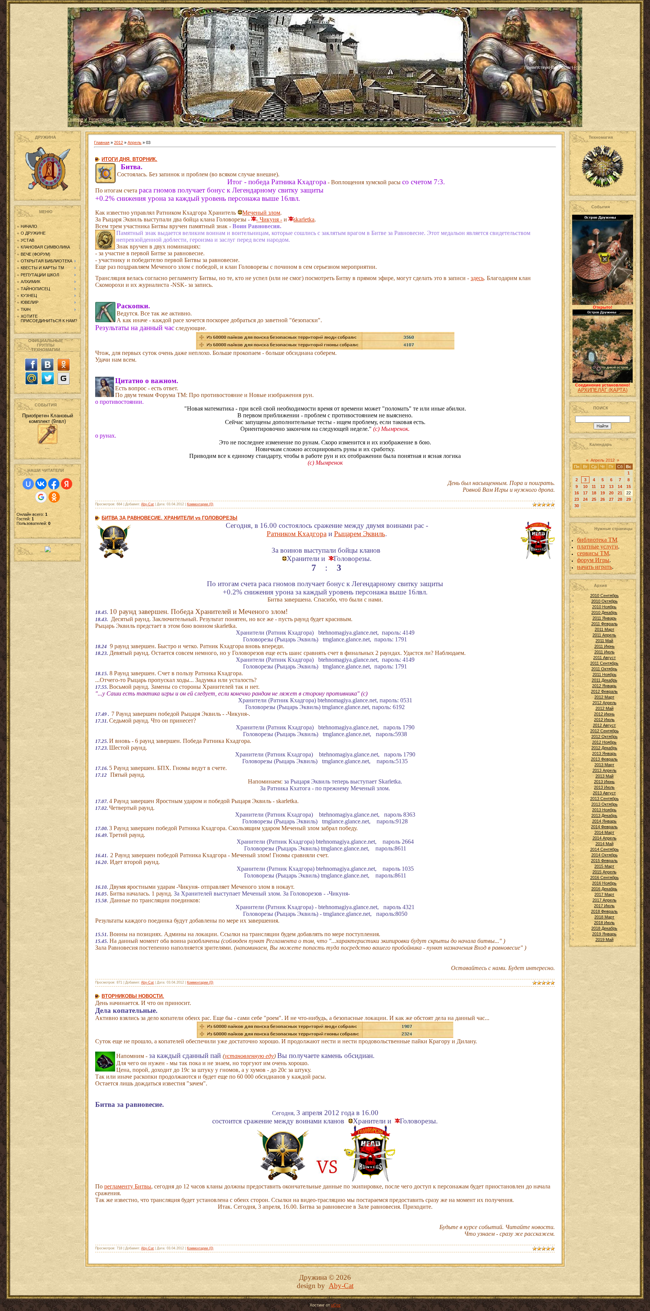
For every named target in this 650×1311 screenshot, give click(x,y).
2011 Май (604, 640)
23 (576, 499)
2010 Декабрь (604, 612)
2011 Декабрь (604, 680)
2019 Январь (604, 934)
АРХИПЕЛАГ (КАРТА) (602, 390)
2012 (118, 142)
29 (628, 499)
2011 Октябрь (604, 669)
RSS (578, 67)
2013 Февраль (604, 759)
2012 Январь (604, 686)
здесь (477, 278)
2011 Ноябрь (604, 674)
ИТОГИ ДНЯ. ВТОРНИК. (129, 159)
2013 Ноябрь (604, 810)
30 (576, 505)
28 (620, 499)
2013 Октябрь (604, 804)
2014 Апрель (604, 838)
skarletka (303, 219)
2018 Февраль (604, 911)
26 (602, 499)
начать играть (594, 567)
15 (628, 486)
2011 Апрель (604, 635)
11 (594, 486)
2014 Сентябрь (604, 849)
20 (611, 493)
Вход (121, 119)
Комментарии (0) (200, 504)
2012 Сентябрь (604, 731)
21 (620, 493)
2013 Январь (604, 753)
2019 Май (604, 939)
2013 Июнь (604, 781)
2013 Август (604, 793)
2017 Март (604, 894)
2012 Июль (604, 719)
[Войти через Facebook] (53, 484)
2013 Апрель (604, 770)
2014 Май (604, 843)
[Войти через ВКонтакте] (41, 484)
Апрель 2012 (603, 460)
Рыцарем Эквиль (359, 534)
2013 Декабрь (604, 815)
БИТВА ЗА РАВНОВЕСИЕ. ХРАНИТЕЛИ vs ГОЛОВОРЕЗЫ (169, 518)
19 (602, 493)
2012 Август (604, 725)
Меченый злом (261, 212)
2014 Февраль (604, 826)
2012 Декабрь (604, 748)
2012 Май (604, 708)
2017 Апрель (604, 900)
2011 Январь (604, 618)
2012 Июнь (604, 714)
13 (611, 486)
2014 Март (604, 832)
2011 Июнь (604, 646)
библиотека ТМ (597, 540)
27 (611, 499)
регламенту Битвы (127, 1186)
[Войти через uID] (28, 484)
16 (576, 493)
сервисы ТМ (593, 553)
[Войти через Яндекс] (66, 484)
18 (594, 493)
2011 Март (604, 629)
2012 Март (604, 697)
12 (602, 486)
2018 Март (604, 917)
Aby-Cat (147, 504)
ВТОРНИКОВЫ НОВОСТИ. (133, 996)
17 (585, 493)
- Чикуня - (269, 219)
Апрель (134, 142)
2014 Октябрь (604, 855)
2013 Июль (604, 787)
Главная (75, 119)
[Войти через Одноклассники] (54, 497)
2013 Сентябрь (604, 798)
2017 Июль (604, 905)
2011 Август (604, 657)
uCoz (336, 1305)
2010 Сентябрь (604, 595)
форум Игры (593, 560)
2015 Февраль (604, 860)
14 (620, 486)
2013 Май (604, 776)
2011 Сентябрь (604, 663)
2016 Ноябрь (604, 883)
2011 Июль (604, 652)
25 (594, 499)
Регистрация (101, 119)
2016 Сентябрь (604, 877)
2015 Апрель (604, 872)
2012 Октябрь (604, 736)
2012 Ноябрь (604, 742)
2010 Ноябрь (604, 607)
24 (585, 499)
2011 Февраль (604, 623)
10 (585, 486)
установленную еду (249, 1056)
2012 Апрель (604, 702)
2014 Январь (604, 821)
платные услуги (597, 546)
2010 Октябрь (604, 601)
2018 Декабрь (604, 928)
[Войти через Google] (41, 497)
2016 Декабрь (604, 889)
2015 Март (604, 866)
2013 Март (604, 764)
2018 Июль (604, 922)
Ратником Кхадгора (297, 534)
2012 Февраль (604, 691)
